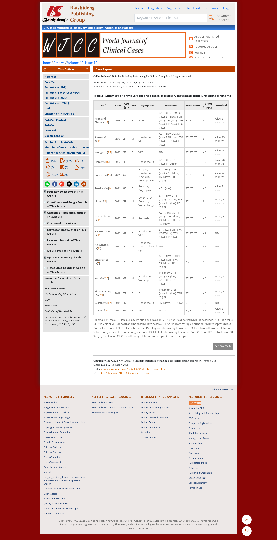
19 (99, 235)
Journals (212, 8)
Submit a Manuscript (54, 513)
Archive (59, 62)
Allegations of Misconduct (57, 407)
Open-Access (50, 493)
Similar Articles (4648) (59, 142)
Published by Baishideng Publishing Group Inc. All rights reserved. (154, 76)
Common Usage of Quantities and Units (64, 422)
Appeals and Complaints (56, 412)
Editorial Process (52, 452)
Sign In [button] (172, 8)
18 (99, 220)
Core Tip (50, 82)
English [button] (154, 8)
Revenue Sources (197, 477)
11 (99, 248)
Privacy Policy (196, 457)
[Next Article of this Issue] (87, 69)
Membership (195, 442)
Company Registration (200, 423)
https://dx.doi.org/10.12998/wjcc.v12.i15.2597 (126, 372)
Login (227, 8)
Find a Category (148, 402)
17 (109, 175)
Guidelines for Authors (55, 467)
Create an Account (53, 437)
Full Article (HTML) (57, 103)
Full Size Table (223, 346)
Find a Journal (147, 412)
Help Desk (193, 8)
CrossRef (50, 130)
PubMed (50, 125)
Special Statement (198, 482)
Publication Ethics (198, 462)
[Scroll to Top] (247, 520)
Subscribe (145, 432)
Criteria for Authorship (55, 442)
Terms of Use (195, 487)
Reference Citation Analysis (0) (65, 152)
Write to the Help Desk (223, 389)
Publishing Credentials (200, 472)
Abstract (50, 77)
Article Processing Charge (57, 417)
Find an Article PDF (150, 427)
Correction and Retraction (57, 432)
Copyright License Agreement (59, 427)
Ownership (194, 447)
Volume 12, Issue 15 (82, 62)
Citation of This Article (59, 113)
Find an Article (147, 422)
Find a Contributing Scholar (154, 407)
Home (138, 8)
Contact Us (194, 428)
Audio (48, 108)
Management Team (199, 438)
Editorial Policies (52, 447)
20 (106, 278)
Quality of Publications (56, 503)
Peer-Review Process (102, 402)
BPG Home (194, 418)
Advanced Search (224, 18)
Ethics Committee (53, 457)
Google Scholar (54, 136)
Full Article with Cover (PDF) (63, 92)
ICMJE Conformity (198, 432)
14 (99, 141)
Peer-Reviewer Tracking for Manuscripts (112, 407)
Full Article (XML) (56, 98)
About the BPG (196, 408)
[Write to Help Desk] (247, 531)
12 (109, 303)
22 (106, 310)
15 (109, 152)
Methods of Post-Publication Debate (63, 488)
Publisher (194, 467)
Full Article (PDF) (55, 87)
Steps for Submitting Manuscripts (61, 508)
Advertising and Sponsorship (204, 413)
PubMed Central (55, 120)
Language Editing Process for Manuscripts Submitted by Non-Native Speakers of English (65, 480)
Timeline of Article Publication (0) (67, 147)
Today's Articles (148, 437)
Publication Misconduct (56, 498)
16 (107, 162)
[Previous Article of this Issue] (44, 69)
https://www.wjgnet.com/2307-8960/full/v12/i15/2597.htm (132, 368)
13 (106, 122)
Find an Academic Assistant (154, 417)
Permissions (195, 452)
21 (101, 295)
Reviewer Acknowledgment (106, 412)
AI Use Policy (50, 402)
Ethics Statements (53, 461)
